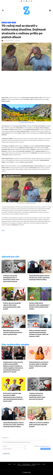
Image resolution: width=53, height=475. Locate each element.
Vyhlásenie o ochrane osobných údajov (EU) (26, 465)
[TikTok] (31, 1)
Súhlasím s (41, 446)
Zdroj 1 (3, 230)
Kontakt (18, 464)
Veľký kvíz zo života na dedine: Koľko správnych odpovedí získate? (39, 424)
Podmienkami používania (43, 446)
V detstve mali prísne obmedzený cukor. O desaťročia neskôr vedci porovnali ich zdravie (11, 278)
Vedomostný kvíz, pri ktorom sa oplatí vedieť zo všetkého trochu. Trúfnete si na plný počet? (38, 365)
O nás (14, 464)
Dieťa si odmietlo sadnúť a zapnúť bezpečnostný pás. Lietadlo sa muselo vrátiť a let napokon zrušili (38, 333)
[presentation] (14, 266)
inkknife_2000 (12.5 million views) (27, 122)
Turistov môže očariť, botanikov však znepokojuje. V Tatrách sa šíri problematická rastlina (39, 306)
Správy (9, 22)
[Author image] (2, 41)
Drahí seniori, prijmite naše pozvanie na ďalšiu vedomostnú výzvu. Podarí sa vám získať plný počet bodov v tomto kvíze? (13, 397)
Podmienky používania (36, 464)
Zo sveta (14, 22)
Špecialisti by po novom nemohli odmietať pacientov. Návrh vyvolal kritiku (12, 332)
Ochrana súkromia (26, 464)
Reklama (9, 464)
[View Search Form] (3, 10)
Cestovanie (4, 22)
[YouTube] (26, 1)
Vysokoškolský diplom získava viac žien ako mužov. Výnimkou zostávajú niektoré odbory (39, 277)
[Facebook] (21, 1)
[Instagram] (24, 1)
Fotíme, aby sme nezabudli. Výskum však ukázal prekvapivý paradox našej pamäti (12, 306)
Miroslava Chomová (10, 40)
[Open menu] (49, 10)
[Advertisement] (24, 243)
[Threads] (29, 1)
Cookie (43, 464)
